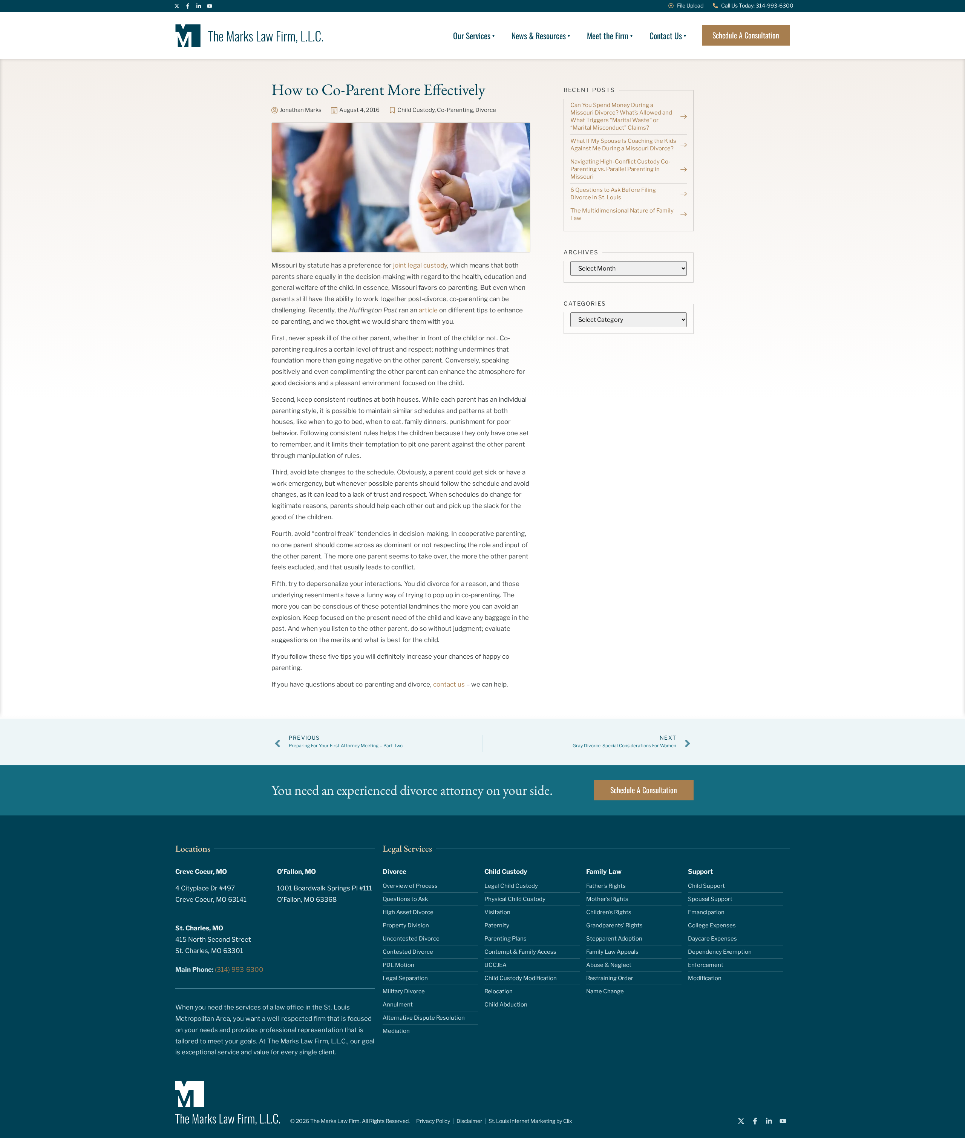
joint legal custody (420, 265)
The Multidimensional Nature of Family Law (622, 214)
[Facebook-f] (187, 6)
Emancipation (706, 912)
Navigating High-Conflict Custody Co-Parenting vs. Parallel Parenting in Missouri (620, 169)
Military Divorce (404, 991)
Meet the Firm (607, 35)
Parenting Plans (505, 938)
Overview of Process (410, 886)
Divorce (485, 110)
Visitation (497, 912)
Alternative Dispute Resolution (424, 1017)
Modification (704, 978)
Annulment (398, 1004)
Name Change (605, 991)
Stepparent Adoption (614, 938)
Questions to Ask (405, 899)
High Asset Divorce (408, 912)
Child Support (706, 886)
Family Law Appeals (612, 951)
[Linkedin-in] (198, 6)
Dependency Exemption (720, 951)
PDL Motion (398, 965)
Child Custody (416, 110)
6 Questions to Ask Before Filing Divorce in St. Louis (613, 194)
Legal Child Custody (511, 886)
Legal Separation (405, 978)
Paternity (496, 925)
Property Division (406, 925)
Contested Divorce (408, 951)
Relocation (498, 991)
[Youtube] (209, 6)
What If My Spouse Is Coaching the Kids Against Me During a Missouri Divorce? (623, 145)
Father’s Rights (606, 886)
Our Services (471, 35)
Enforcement (705, 965)
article (428, 310)
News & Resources (539, 35)
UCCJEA (495, 965)
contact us (449, 684)
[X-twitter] (177, 6)
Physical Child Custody (514, 899)
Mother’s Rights (607, 899)
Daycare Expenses (712, 938)
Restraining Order (609, 978)
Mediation (396, 1031)
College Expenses (712, 925)
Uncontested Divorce (411, 938)
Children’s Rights (608, 912)
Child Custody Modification (520, 978)
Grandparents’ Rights (614, 925)
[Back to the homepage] (249, 35)
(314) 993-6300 (239, 969)
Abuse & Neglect (608, 965)
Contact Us (665, 35)
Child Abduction (505, 1004)
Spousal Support (710, 899)
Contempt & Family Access (520, 951)
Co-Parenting (455, 110)
